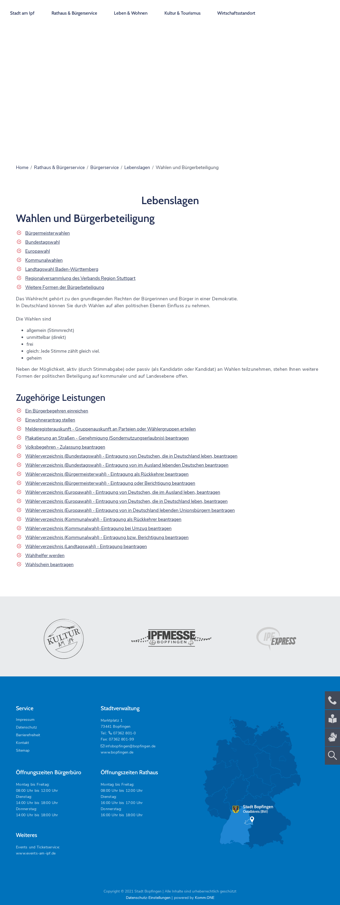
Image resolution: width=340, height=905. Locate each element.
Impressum (25, 719)
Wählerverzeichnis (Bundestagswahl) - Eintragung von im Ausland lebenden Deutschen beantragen (126, 465)
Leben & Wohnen (130, 13)
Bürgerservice (104, 167)
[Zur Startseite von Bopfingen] (305, 10)
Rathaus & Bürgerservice (74, 13)
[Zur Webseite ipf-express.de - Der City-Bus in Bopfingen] (276, 639)
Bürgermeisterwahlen (47, 233)
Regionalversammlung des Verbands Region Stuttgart (80, 278)
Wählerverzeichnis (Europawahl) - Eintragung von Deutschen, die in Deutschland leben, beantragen (126, 501)
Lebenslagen (137, 167)
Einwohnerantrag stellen (50, 420)
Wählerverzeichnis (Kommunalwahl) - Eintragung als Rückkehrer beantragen (103, 519)
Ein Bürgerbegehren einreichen (56, 411)
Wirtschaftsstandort (236, 13)
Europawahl (37, 251)
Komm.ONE (204, 897)
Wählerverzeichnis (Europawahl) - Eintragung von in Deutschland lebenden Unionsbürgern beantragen (130, 510)
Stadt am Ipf (22, 13)
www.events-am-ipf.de (36, 853)
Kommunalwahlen (44, 260)
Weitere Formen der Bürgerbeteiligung (64, 287)
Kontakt (22, 742)
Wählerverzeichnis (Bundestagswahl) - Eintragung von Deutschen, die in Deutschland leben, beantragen (131, 456)
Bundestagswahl (42, 242)
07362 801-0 (124, 733)
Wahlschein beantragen (49, 564)
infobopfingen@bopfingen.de (130, 746)
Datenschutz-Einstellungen (148, 897)
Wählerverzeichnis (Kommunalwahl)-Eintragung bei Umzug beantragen (98, 528)
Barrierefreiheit (28, 735)
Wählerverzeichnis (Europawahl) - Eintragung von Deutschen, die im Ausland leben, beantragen (122, 492)
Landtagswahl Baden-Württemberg (61, 269)
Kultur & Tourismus (182, 13)
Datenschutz (26, 727)
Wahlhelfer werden (45, 555)
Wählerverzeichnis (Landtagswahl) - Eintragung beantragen (86, 546)
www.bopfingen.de (117, 752)
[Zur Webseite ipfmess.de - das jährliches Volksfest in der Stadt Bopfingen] (170, 639)
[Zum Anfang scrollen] (323, 888)
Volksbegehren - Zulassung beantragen (65, 447)
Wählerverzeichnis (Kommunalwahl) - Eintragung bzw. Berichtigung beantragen (107, 537)
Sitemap (22, 750)
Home (22, 167)
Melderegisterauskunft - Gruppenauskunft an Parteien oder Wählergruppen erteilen (110, 429)
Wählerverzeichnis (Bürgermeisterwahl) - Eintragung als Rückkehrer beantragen (107, 474)
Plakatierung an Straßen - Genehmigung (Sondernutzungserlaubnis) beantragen (107, 438)
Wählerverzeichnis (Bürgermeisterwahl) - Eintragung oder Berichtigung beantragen (110, 483)
